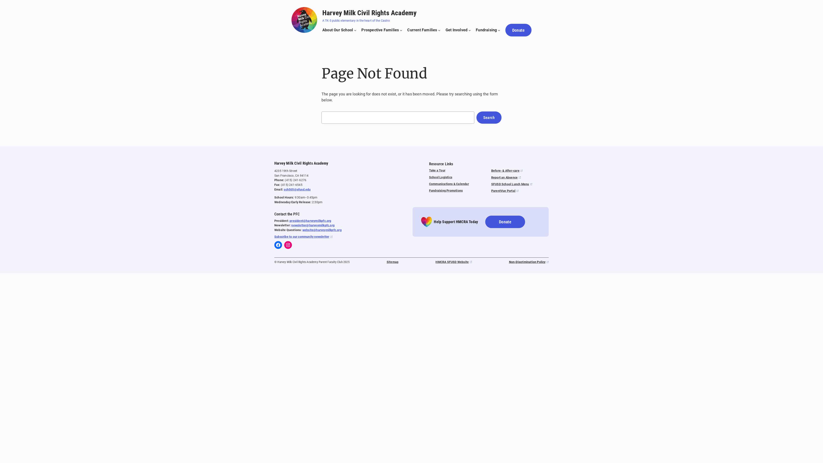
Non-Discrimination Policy (527, 262)
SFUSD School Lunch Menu (510, 184)
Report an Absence (504, 177)
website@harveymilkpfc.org (322, 230)
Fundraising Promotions (446, 190)
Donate (518, 30)
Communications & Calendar (449, 184)
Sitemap (392, 262)
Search (489, 117)
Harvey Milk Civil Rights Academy (369, 13)
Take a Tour (437, 170)
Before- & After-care (505, 171)
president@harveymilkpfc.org (310, 221)
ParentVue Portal (503, 191)
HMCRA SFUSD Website (452, 262)
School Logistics (440, 177)
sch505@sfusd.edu (297, 189)
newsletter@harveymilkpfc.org (313, 225)
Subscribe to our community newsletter (301, 237)
